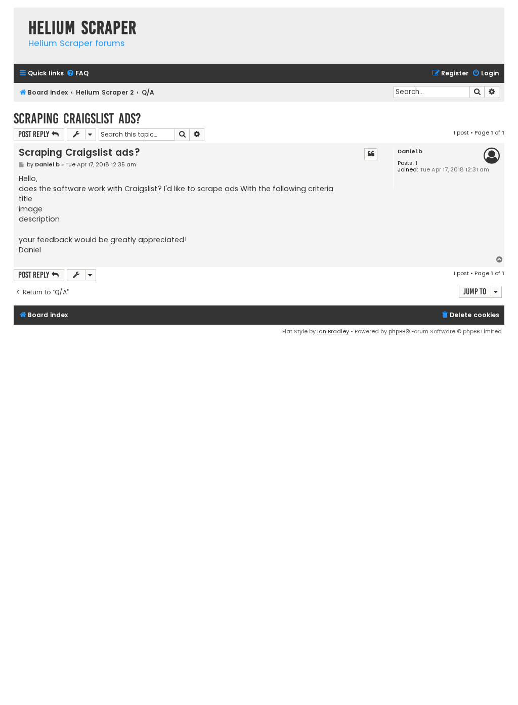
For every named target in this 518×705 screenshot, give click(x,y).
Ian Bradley (333, 331)
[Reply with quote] (370, 154)
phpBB (396, 331)
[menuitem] (77, 73)
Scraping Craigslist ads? (77, 118)
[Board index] (18, 17)
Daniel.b (410, 151)
